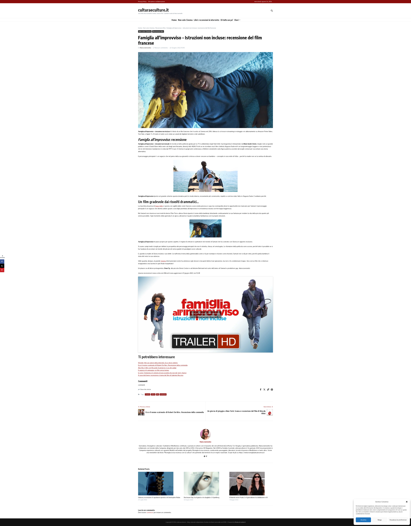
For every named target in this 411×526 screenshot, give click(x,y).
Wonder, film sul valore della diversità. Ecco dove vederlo (158, 363)
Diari (236, 20)
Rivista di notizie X (240, 522)
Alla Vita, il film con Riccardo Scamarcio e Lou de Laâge (157, 368)
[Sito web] (204, 456)
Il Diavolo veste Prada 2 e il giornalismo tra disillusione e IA (248, 497)
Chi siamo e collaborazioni (156, 1)
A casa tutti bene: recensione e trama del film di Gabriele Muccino (160, 375)
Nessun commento (161, 48)
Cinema (163, 261)
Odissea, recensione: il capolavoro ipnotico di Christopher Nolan (159, 497)
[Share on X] (2, 266)
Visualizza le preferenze (398, 520)
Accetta (363, 520)
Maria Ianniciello (145, 48)
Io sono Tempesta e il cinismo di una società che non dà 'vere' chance (162, 373)
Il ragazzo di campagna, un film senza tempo (153, 370)
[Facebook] (206, 456)
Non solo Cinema (185, 20)
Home (174, 20)
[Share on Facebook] (2, 261)
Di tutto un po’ (227, 20)
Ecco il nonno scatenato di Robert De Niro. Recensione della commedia (163, 365)
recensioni (163, 394)
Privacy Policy (142, 1)
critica (153, 394)
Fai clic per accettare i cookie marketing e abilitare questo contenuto (205, 314)
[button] (407, 502)
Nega (380, 520)
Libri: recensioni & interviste (206, 20)
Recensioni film (160, 28)
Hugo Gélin (159, 206)
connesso (150, 512)
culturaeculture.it (153, 10)
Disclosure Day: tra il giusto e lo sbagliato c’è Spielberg (201, 497)
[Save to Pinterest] (2, 270)
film (157, 394)
